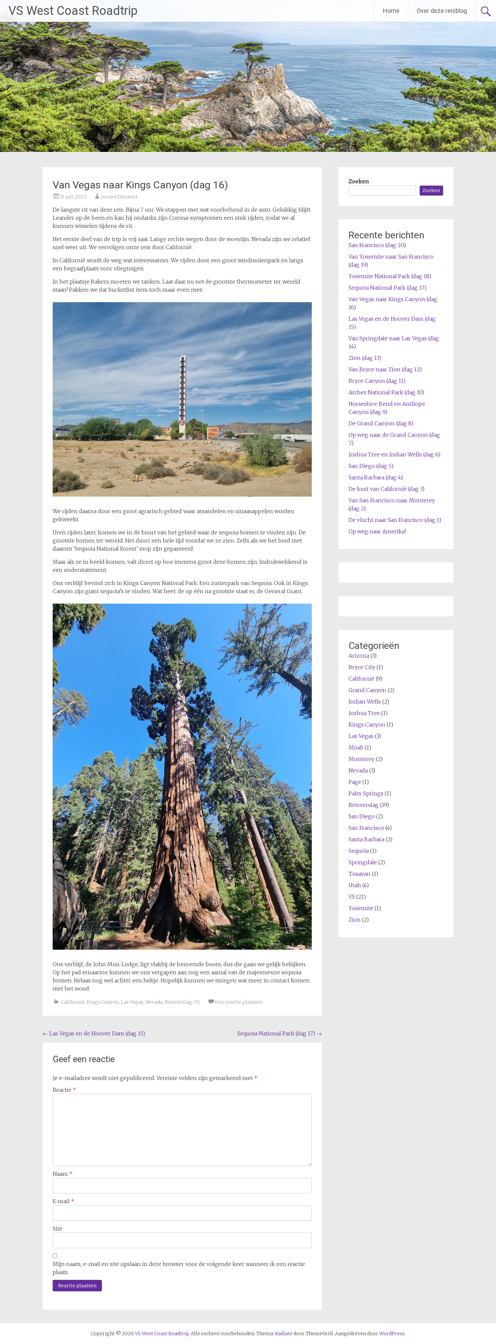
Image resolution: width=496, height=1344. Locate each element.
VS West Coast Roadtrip (73, 11)
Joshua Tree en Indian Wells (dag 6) (394, 454)
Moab (356, 747)
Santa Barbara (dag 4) (376, 477)
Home (391, 10)
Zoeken (359, 181)
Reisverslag (178, 1002)
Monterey (362, 759)
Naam (63, 1173)
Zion (355, 919)
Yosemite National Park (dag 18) (390, 276)
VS (197, 1002)
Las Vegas (132, 1002)
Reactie (64, 1089)
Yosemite (361, 908)
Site (57, 1228)
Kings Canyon (103, 1002)
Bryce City (362, 667)
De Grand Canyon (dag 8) (381, 423)
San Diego (362, 816)
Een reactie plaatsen (239, 1002)
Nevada (154, 1002)
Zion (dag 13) (365, 357)
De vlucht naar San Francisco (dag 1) (395, 520)
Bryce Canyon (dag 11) (377, 380)
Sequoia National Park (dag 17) (279, 1033)
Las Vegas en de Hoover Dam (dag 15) (94, 1033)
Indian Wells (365, 701)
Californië (73, 1002)
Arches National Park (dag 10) (386, 392)
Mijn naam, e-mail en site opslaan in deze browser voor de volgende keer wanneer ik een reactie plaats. (179, 1268)
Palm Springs (366, 793)
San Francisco (366, 827)
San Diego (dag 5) (371, 466)
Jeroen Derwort (119, 197)
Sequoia (359, 850)
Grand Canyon (367, 690)
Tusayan (359, 873)
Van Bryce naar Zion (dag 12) (385, 369)
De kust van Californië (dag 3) (386, 488)
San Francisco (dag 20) (377, 245)
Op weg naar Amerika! (377, 531)
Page (355, 782)
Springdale (363, 862)
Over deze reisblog (442, 10)
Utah (355, 885)
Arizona (359, 655)
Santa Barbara (366, 839)
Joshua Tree (364, 713)
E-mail (63, 1201)
